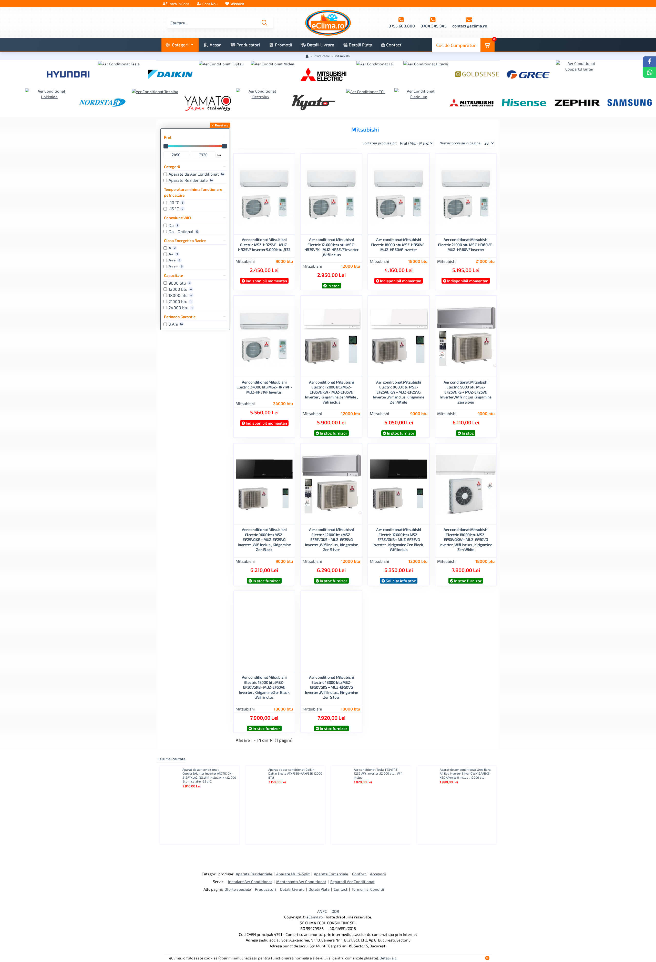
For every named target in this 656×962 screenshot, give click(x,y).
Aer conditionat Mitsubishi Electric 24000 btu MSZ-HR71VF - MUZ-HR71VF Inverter (264, 387)
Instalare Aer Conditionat (250, 881)
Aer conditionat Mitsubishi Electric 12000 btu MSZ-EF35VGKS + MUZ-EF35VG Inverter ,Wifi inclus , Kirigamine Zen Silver (331, 539)
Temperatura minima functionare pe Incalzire (193, 192)
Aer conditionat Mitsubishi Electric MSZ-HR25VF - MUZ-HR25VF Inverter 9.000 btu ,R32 (264, 244)
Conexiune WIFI (177, 217)
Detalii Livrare (292, 889)
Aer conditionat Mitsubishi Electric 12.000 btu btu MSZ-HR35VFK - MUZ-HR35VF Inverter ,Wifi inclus (331, 247)
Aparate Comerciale (331, 873)
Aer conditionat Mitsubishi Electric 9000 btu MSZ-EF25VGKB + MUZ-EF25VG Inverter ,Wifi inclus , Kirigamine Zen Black (264, 539)
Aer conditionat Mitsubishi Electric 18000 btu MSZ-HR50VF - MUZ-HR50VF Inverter (398, 244)
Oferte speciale (237, 889)
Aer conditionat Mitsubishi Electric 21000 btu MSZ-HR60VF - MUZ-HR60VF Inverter (466, 244)
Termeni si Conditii (368, 889)
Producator (322, 56)
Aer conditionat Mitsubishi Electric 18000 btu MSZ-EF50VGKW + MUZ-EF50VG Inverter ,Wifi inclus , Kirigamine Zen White (465, 539)
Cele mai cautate (172, 759)
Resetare (221, 125)
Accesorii (378, 873)
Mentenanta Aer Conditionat (301, 881)
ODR (335, 911)
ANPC (322, 911)
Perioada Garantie (180, 316)
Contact (340, 889)
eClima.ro (314, 917)
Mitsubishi (245, 260)
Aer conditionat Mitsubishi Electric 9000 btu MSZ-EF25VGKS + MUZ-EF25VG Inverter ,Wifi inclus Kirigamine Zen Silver (465, 392)
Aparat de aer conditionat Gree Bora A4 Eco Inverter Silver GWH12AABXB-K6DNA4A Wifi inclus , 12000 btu (465, 773)
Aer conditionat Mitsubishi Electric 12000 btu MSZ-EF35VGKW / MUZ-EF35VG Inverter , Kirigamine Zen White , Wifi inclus (331, 392)
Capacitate (173, 275)
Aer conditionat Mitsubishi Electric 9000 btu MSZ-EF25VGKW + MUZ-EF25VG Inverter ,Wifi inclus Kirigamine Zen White (398, 392)
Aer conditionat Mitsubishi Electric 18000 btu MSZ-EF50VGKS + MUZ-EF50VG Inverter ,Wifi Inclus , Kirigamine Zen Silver (331, 687)
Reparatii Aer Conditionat (352, 881)
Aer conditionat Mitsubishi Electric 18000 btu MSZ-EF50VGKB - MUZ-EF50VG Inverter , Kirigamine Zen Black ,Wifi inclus (264, 687)
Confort (359, 873)
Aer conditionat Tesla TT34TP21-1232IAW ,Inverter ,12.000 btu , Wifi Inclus (378, 773)
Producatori (265, 889)
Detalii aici (388, 958)
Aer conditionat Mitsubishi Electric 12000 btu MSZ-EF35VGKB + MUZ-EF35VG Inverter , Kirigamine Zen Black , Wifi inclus (399, 539)
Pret (167, 137)
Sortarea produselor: (380, 143)
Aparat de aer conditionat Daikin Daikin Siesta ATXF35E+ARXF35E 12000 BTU (295, 773)
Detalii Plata (319, 889)
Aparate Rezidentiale (254, 873)
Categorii (172, 166)
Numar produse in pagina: (460, 143)
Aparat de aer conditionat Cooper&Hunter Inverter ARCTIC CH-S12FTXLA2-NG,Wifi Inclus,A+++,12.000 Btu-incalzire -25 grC (209, 775)
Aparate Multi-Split (293, 873)
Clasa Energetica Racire (185, 240)
